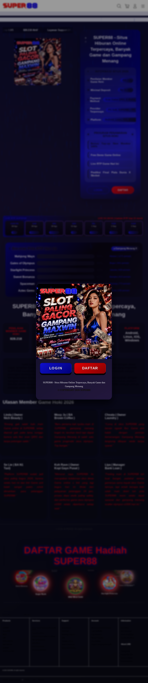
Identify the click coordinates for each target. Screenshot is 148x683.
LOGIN (55, 368)
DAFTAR (90, 368)
